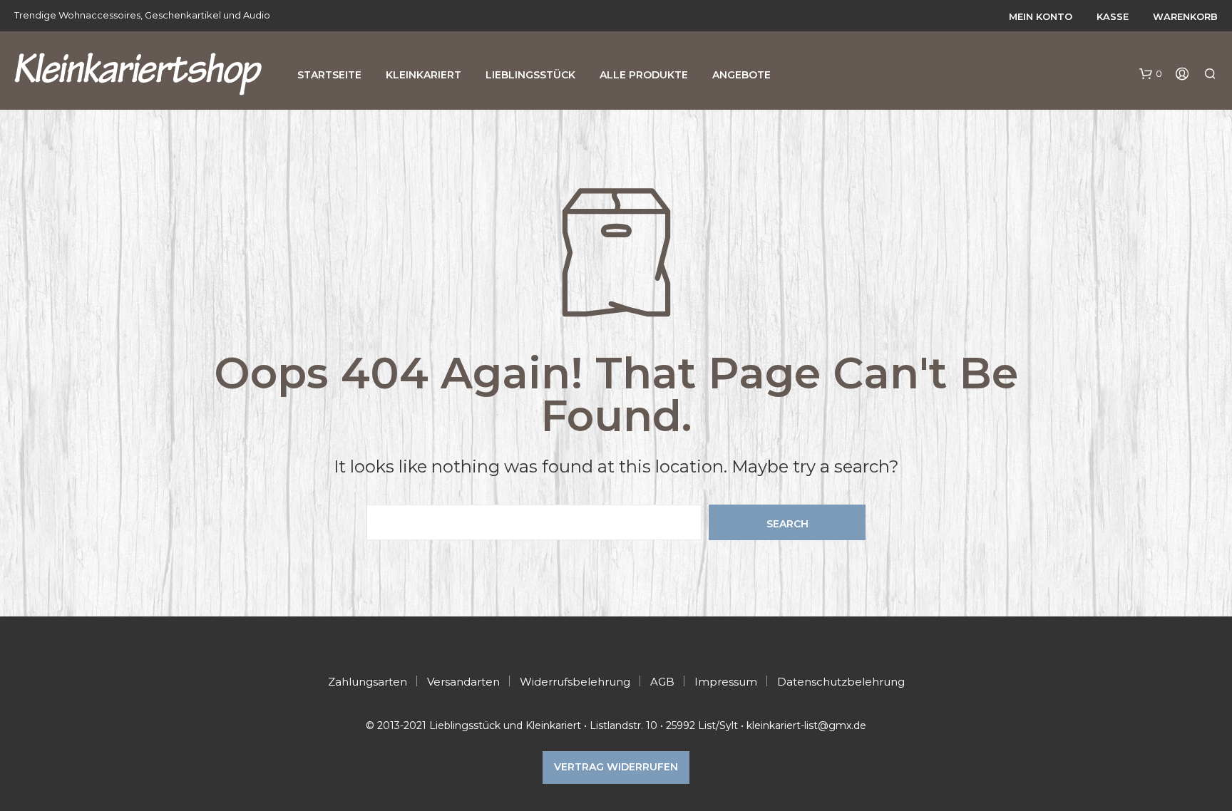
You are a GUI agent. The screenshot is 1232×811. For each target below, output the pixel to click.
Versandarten (463, 681)
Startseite (329, 74)
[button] (1150, 74)
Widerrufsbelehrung (575, 681)
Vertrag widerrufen (616, 766)
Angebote (741, 74)
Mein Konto (1040, 16)
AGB (662, 681)
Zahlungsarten (367, 681)
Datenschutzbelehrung (841, 681)
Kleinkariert (423, 74)
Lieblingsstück (530, 74)
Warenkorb (1185, 16)
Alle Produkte (644, 74)
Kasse (1113, 16)
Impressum (725, 681)
